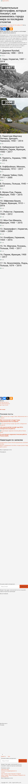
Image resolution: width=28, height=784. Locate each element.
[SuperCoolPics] (14, 1)
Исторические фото (5, 403)
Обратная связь (5, 769)
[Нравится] (1, 754)
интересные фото (4, 402)
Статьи (3, 772)
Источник (2, 409)
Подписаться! (23, 586)
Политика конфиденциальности (9, 771)
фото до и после (4, 405)
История (10, 26)
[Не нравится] (4, 754)
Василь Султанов (4, 26)
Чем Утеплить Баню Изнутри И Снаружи (11, 773)
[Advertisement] (14, 333)
